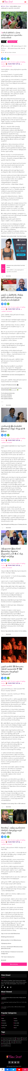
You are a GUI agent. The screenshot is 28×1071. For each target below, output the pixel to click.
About (15, 1027)
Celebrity (3, 1020)
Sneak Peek (4, 1025)
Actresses (3, 1023)
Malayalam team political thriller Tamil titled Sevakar (15, 266)
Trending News (12, 41)
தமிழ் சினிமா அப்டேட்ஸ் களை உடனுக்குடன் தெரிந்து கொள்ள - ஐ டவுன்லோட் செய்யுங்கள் (13, 64)
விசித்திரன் (18, 1038)
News (7, 6)
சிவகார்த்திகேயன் (6, 1045)
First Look (16, 1025)
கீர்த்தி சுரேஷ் (18, 1041)
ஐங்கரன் (24, 1038)
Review (15, 1018)
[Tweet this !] (5, 59)
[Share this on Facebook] (2, 59)
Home (3, 6)
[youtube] (19, 1069)
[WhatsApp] (8, 59)
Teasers (16, 1020)
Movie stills (16, 1023)
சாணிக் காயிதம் (5, 1041)
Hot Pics (3, 1027)
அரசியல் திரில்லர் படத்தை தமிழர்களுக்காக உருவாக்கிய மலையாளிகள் (15, 270)
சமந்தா (11, 1041)
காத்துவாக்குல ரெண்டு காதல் (8, 1038)
